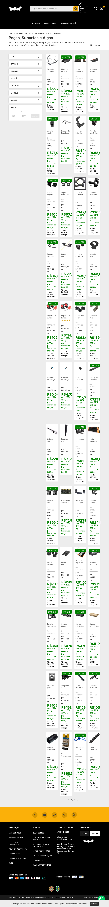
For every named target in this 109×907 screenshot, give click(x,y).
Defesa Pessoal (30, 39)
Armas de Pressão (69, 23)
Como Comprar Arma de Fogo (42, 839)
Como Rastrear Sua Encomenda (42, 845)
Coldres (67, 31)
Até (22, 112)
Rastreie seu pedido (17, 838)
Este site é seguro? (41, 851)
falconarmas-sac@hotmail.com (64, 838)
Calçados (60, 47)
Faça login (84, 7)
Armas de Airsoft (33, 31)
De (12, 112)
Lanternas (70, 39)
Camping (82, 39)
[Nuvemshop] (92, 898)
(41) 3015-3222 (62, 832)
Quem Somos (38, 833)
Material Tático (52, 31)
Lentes (36, 47)
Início (10, 33)
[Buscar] (75, 8)
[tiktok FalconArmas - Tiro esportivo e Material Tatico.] (54, 815)
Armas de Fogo (50, 23)
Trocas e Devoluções (42, 856)
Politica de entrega (18, 849)
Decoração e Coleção (51, 39)
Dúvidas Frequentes (42, 865)
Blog (11, 863)
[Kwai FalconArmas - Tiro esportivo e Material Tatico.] (74, 815)
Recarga (72, 47)
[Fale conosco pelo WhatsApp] (95, 9)
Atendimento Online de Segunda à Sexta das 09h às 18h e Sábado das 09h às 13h (65, 848)
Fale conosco (15, 833)
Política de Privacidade (14, 843)
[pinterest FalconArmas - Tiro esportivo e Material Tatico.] (64, 815)
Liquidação (35, 23)
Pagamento (38, 860)
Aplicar (35, 116)
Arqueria (79, 31)
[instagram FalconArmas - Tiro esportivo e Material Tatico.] (34, 815)
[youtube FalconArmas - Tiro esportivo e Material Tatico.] (44, 815)
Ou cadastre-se (84, 12)
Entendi (94, 903)
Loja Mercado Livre (17, 858)
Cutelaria (47, 47)
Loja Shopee (14, 854)
